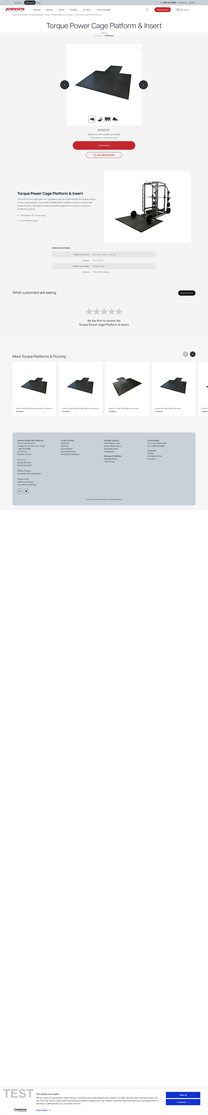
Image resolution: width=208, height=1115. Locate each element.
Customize (181, 1102)
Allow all (183, 1095)
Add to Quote (104, 145)
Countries (151, 458)
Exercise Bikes (66, 448)
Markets (49, 9)
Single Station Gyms (112, 446)
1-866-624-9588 (24, 448)
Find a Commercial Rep (157, 443)
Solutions (36, 9)
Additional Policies (25, 482)
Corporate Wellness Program (29, 473)
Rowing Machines (68, 451)
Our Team (87, 9)
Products (73, 9)
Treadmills (65, 443)
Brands (61, 9)
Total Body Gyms (111, 448)
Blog (39, 2)
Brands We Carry (24, 462)
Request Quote (162, 10)
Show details (41, 1110)
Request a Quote (24, 454)
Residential (18, 2)
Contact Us (182, 2)
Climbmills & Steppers (70, 454)
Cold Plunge (109, 461)
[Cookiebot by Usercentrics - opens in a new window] (20, 1110)
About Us (21, 459)
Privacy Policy (23, 479)
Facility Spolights (24, 465)
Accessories (109, 451)
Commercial (30, 2)
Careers (192, 2)
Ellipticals (65, 446)
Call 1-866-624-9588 (104, 154)
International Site (154, 456)
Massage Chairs (110, 458)
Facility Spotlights (104, 9)
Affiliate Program (24, 470)
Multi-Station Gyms (112, 443)
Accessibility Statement (27, 484)
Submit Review (187, 293)
